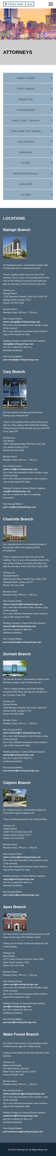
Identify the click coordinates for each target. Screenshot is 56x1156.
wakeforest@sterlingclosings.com (20, 1115)
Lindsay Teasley (25, 110)
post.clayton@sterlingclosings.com (21, 894)
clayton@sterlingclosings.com (18, 879)
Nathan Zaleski (26, 78)
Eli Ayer (25, 163)
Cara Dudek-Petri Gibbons (26, 131)
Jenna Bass (25, 152)
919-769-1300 (17, 965)
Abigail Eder (26, 99)
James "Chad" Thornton (25, 120)
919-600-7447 (17, 1074)
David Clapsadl (26, 88)
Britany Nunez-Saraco (25, 173)
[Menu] (50, 4)
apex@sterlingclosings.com (17, 1006)
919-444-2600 (17, 450)
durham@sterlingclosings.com (18, 754)
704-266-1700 (17, 585)
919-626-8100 (17, 838)
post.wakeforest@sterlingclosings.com (23, 1131)
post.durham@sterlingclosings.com (21, 770)
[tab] (28, 78)
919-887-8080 (17, 713)
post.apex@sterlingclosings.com (19, 1022)
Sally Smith (25, 184)
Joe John (26, 194)
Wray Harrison (26, 141)
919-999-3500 (17, 302)
